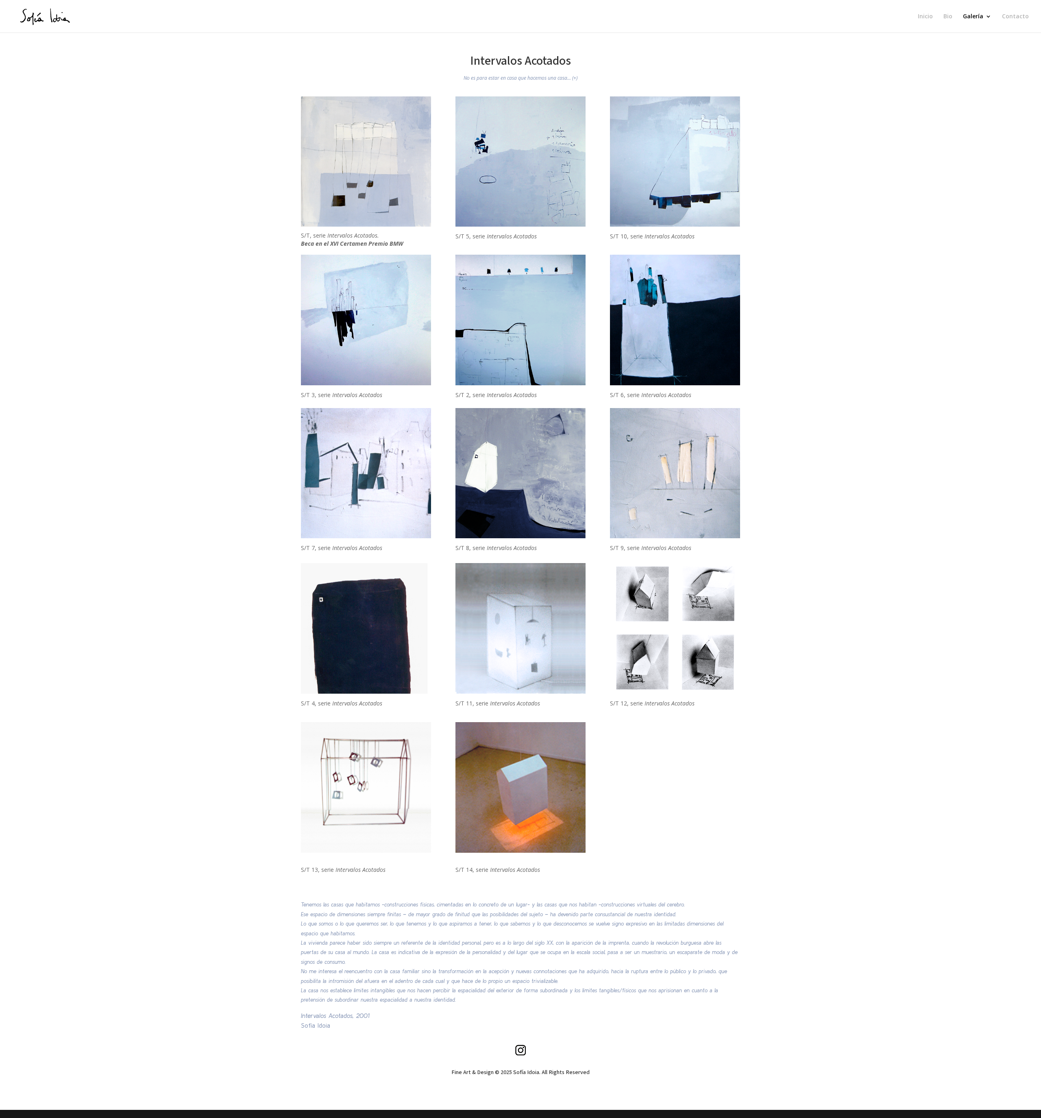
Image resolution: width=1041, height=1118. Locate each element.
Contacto (1015, 16)
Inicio (925, 16)
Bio (947, 16)
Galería (973, 16)
